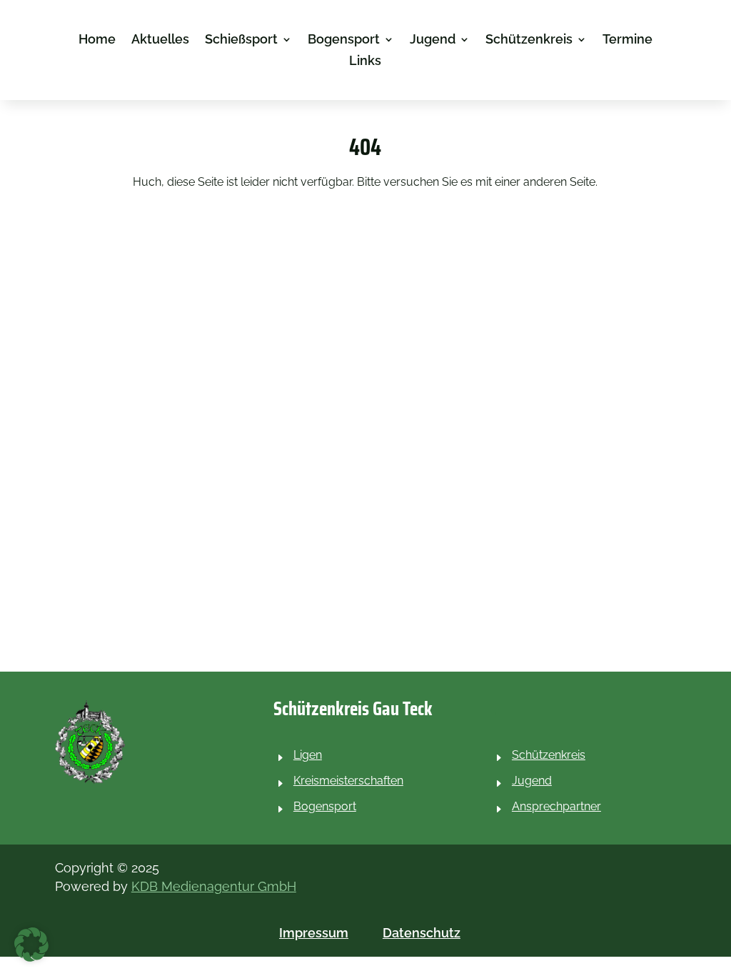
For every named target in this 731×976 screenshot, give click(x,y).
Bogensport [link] (344, 40)
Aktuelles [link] (160, 40)
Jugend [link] (432, 40)
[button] (31, 944)
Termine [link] (627, 40)
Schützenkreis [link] (529, 40)
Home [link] (97, 40)
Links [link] (365, 62)
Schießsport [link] (241, 40)
